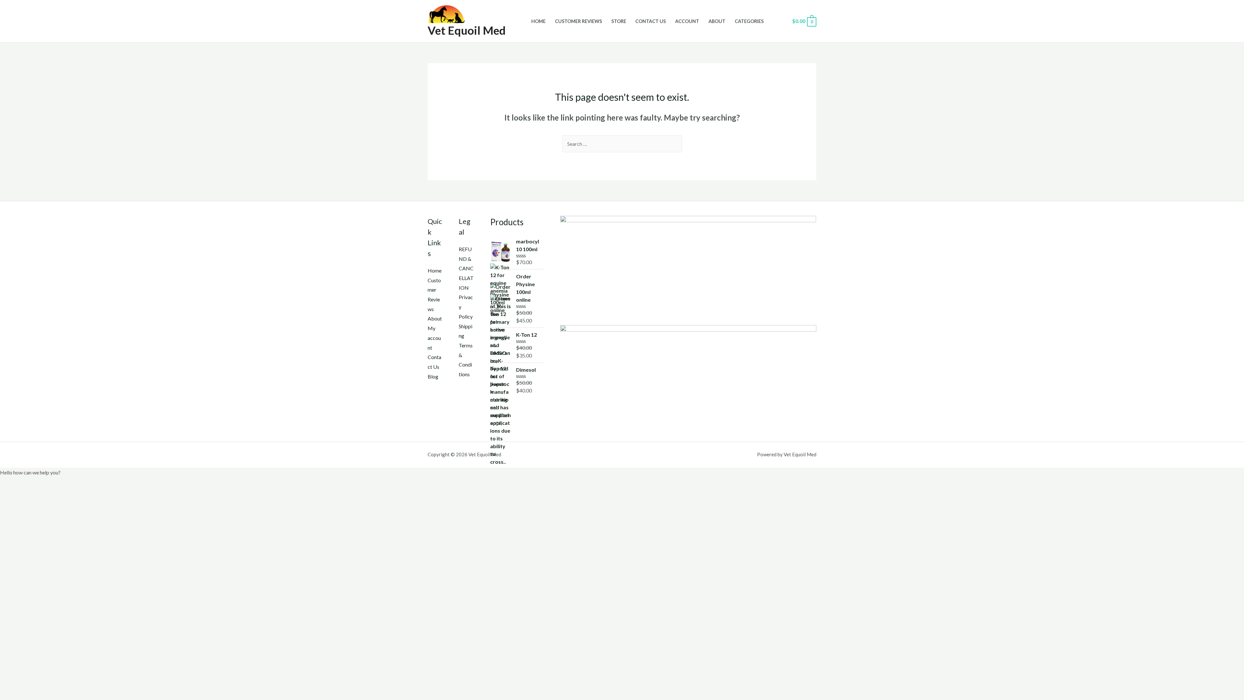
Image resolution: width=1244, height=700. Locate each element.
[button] (622, 472)
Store (618, 21)
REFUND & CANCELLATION (466, 268)
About (716, 21)
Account (687, 21)
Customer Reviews (578, 21)
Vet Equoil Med (467, 30)
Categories (749, 21)
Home (538, 21)
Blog (433, 376)
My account (434, 337)
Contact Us (650, 21)
